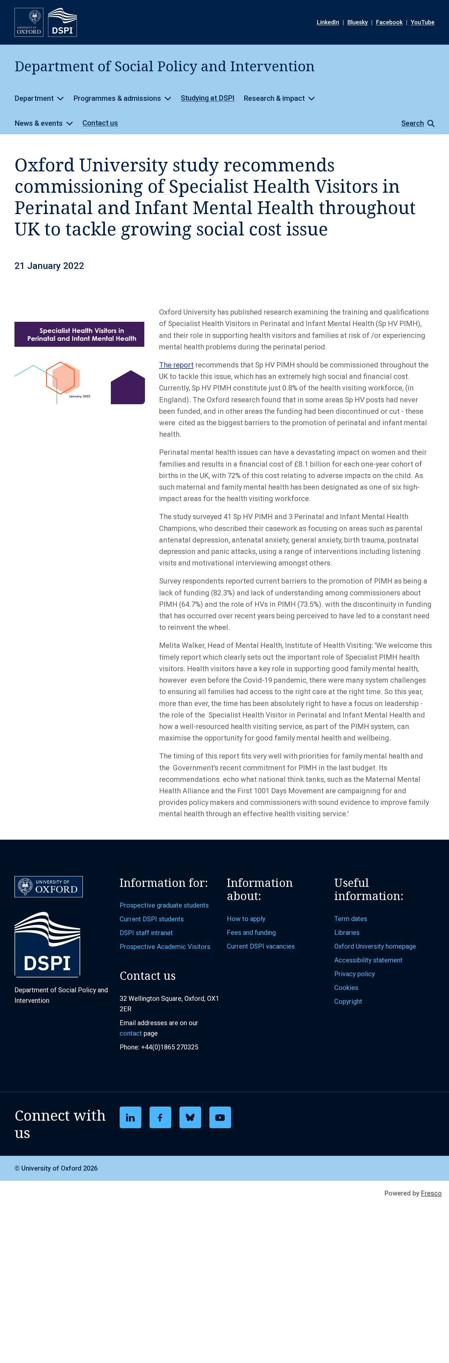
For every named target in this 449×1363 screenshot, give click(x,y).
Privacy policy (354, 974)
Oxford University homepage (375, 946)
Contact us (100, 123)
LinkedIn (328, 22)
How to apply (246, 919)
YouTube (423, 22)
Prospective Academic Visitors (165, 947)
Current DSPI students (152, 919)
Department (34, 98)
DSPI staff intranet (146, 933)
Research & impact (274, 98)
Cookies (346, 988)
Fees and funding (251, 932)
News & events (38, 123)
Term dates (350, 919)
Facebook (389, 22)
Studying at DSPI (207, 98)
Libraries (347, 932)
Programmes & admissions (117, 98)
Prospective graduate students (164, 905)
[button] (415, 123)
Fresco (431, 1193)
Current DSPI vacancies (261, 946)
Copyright (348, 1001)
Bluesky (357, 22)
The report (176, 365)
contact (131, 1033)
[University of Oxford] (28, 22)
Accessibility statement (368, 960)
